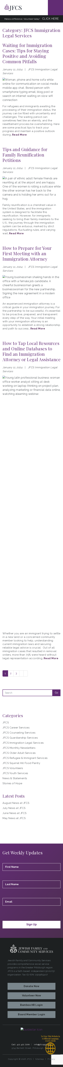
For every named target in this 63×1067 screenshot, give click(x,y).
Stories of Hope (12, 783)
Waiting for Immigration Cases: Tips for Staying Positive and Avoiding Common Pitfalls (27, 53)
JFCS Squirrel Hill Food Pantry (21, 763)
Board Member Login (31, 1014)
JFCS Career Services (16, 727)
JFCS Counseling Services (19, 732)
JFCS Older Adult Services (19, 752)
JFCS (6, 722)
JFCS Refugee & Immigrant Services (25, 758)
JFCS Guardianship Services (20, 737)
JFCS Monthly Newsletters (19, 747)
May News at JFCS (14, 818)
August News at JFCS (16, 803)
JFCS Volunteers (13, 768)
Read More (19, 134)
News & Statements (15, 778)
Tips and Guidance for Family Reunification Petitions (25, 154)
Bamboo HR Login (31, 1005)
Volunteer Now (31, 995)
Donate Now (31, 986)
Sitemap (39, 1059)
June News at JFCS (15, 813)
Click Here (50, 18)
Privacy (51, 1059)
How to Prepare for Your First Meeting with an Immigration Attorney (27, 253)
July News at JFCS (14, 808)
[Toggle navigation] (55, 7)
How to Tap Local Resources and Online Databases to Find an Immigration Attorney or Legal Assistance (31, 351)
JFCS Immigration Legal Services (23, 742)
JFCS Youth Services (15, 773)
